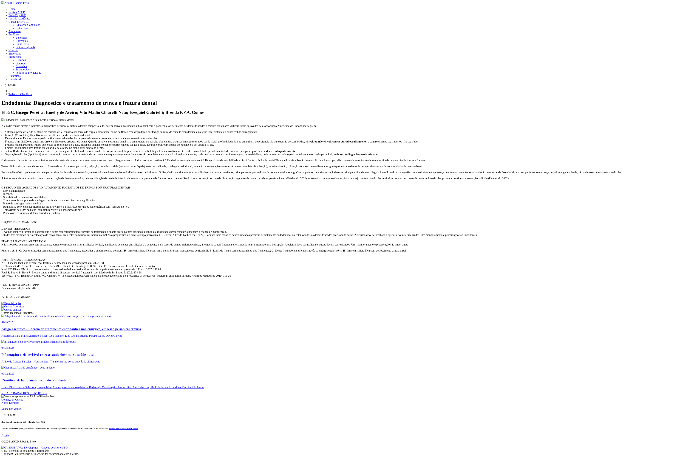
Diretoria (21, 63)
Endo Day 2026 (17, 15)
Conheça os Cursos (12, 399)
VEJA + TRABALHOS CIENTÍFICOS (24, 393)
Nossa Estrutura (10, 402)
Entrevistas (14, 53)
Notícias (13, 50)
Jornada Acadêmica (19, 18)
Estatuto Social (24, 69)
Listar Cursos (23, 28)
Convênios (22, 40)
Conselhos (21, 66)
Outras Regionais (25, 47)
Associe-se (14, 31)
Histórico (21, 59)
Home (11, 8)
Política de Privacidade (28, 72)
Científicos (14, 75)
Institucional (15, 56)
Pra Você (13, 34)
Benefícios (21, 37)
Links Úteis (22, 43)
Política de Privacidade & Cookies (123, 428)
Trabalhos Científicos (20, 94)
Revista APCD (16, 12)
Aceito (5, 435)
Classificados (15, 79)
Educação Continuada (28, 24)
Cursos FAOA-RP (18, 21)
